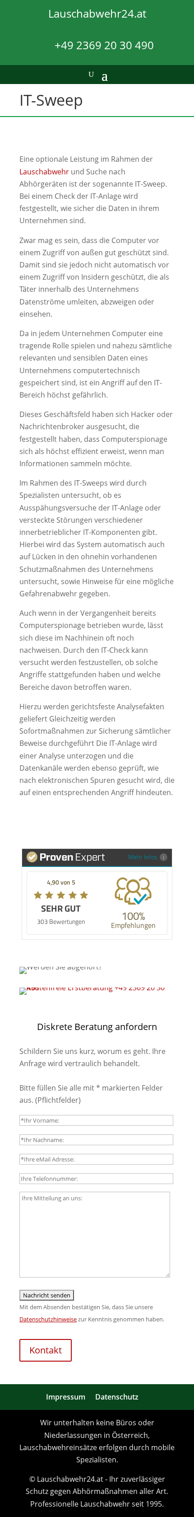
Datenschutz (117, 1397)
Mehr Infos (142, 856)
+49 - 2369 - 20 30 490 (97, 823)
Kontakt (45, 1350)
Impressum (65, 1397)
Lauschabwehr (44, 172)
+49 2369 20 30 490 (104, 44)
